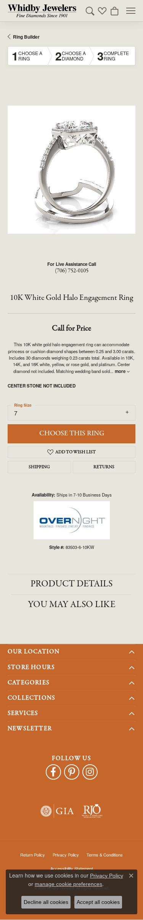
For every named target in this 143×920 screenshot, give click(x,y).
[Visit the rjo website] (92, 811)
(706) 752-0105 (71, 271)
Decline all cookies (46, 902)
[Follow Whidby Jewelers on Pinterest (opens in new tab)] (71, 772)
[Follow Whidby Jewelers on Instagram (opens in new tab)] (90, 772)
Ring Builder (26, 36)
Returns (103, 467)
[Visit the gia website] (57, 811)
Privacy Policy (66, 855)
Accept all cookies (98, 902)
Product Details (71, 584)
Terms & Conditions (105, 855)
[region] (71, 170)
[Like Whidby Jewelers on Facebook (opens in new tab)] (53, 772)
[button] (90, 10)
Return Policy (32, 855)
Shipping (39, 467)
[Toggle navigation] (130, 10)
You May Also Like (72, 604)
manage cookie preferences (68, 884)
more (121, 371)
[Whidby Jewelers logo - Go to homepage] (42, 10)
